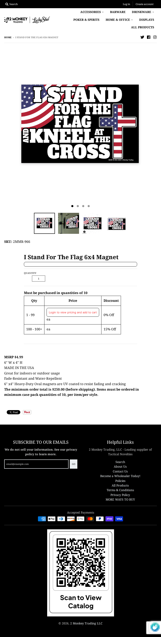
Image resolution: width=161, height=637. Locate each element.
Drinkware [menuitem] (141, 12)
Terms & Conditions (120, 490)
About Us (120, 466)
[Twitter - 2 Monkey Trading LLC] (142, 37)
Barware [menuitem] (118, 12)
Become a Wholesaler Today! (120, 476)
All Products (120, 485)
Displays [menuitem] (146, 20)
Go (73, 464)
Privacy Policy (120, 495)
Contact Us (120, 471)
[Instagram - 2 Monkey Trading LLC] (155, 37)
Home (8, 37)
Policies (120, 481)
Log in (126, 4)
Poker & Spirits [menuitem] (86, 20)
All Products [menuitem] (142, 27)
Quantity (30, 273)
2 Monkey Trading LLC (86, 623)
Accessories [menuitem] (90, 12)
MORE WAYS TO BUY (120, 499)
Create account (144, 4)
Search (120, 462)
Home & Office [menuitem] (118, 20)
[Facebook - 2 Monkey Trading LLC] (149, 37)
